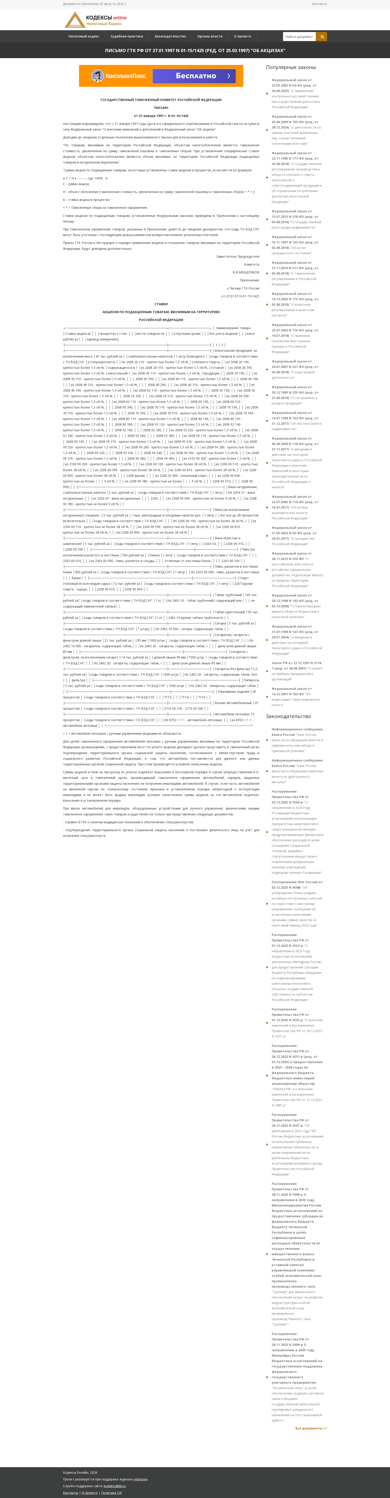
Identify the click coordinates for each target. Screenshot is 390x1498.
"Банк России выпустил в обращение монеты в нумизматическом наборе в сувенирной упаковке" (297, 740)
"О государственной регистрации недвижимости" (296, 219)
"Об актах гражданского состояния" (295, 245)
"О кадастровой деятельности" (295, 369)
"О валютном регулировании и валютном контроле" (295, 304)
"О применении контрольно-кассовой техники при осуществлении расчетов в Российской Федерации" (296, 93)
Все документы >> (311, 1428)
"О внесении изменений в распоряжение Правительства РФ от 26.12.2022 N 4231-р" (297, 1022)
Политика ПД (111, 1493)
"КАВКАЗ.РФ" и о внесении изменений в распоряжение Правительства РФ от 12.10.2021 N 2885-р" (297, 1075)
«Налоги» (140, 1479)
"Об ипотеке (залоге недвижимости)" (297, 421)
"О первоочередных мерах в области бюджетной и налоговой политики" (296, 606)
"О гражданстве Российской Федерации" (294, 535)
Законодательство (170, 36)
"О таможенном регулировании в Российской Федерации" (295, 273)
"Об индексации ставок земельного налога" (296, 696)
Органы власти (210, 36)
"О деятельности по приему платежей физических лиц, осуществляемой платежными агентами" (296, 130)
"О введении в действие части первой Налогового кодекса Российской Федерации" (297, 640)
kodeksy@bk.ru (115, 1486)
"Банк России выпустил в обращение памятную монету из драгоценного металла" (298, 771)
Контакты (319, 4)
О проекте (242, 36)
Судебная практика (127, 36)
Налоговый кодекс (84, 36)
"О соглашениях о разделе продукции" (295, 395)
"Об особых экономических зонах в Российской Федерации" (295, 507)
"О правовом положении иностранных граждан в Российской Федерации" (295, 338)
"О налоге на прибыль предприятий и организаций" (297, 671)
